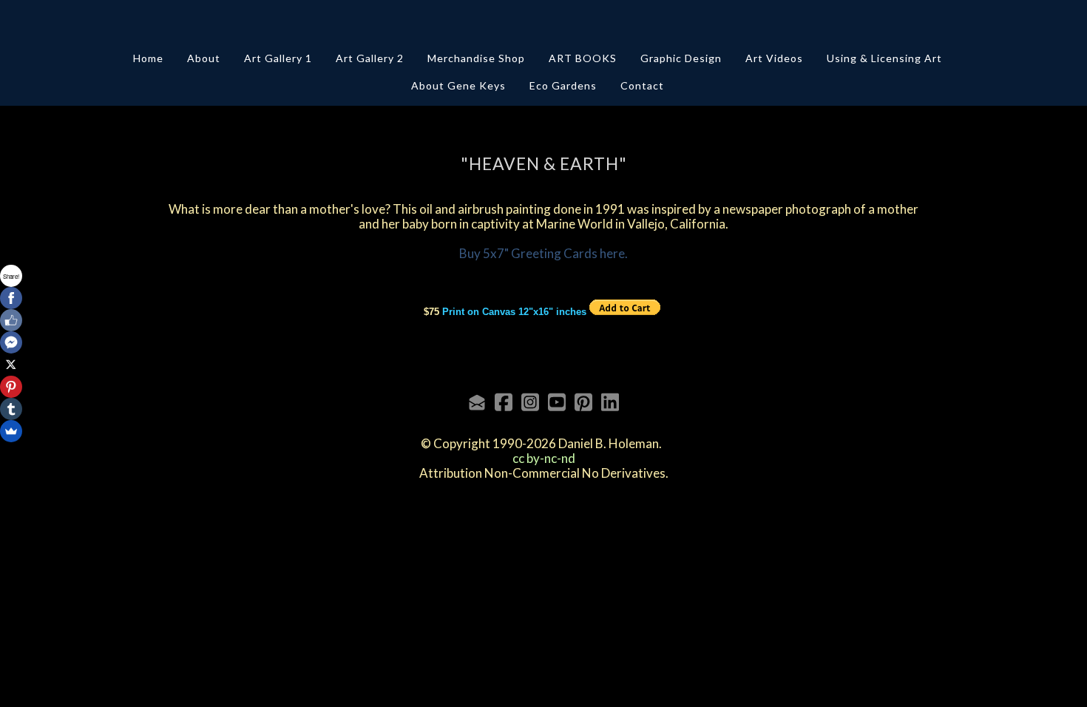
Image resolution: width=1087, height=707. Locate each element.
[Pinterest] (11, 387)
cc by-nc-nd (543, 458)
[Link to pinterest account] (583, 402)
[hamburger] (100, 23)
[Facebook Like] (11, 320)
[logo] (543, 25)
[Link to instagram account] (530, 402)
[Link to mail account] (477, 402)
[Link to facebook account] (503, 402)
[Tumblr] (11, 409)
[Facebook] (11, 298)
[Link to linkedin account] (610, 402)
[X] (11, 365)
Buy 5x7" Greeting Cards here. (543, 253)
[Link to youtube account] (557, 402)
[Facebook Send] (11, 342)
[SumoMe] (11, 431)
